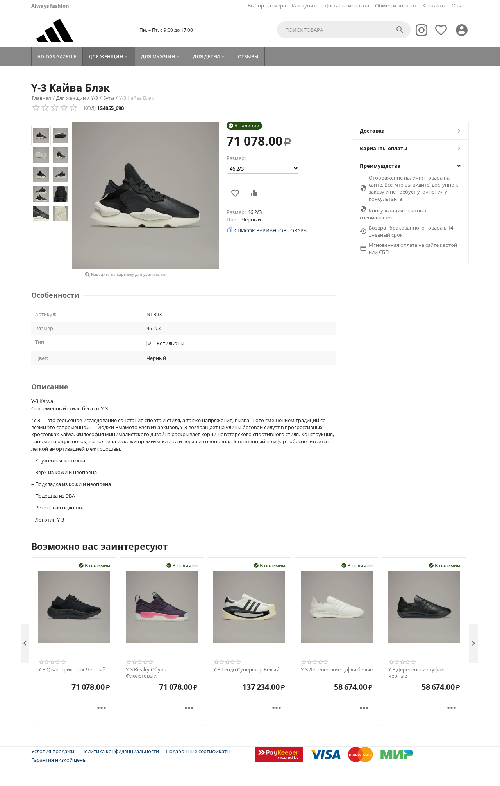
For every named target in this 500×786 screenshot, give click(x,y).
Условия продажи (52, 751)
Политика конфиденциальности (120, 751)
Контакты (434, 5)
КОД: (90, 108)
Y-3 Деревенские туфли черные (416, 673)
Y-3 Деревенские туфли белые (337, 670)
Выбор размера (267, 5)
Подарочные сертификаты (198, 751)
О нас (458, 5)
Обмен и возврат (395, 5)
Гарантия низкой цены (59, 759)
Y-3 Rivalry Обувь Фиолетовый (146, 673)
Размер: (236, 158)
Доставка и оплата (347, 5)
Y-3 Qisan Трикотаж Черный (71, 670)
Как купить (305, 5)
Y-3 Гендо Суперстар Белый (246, 670)
